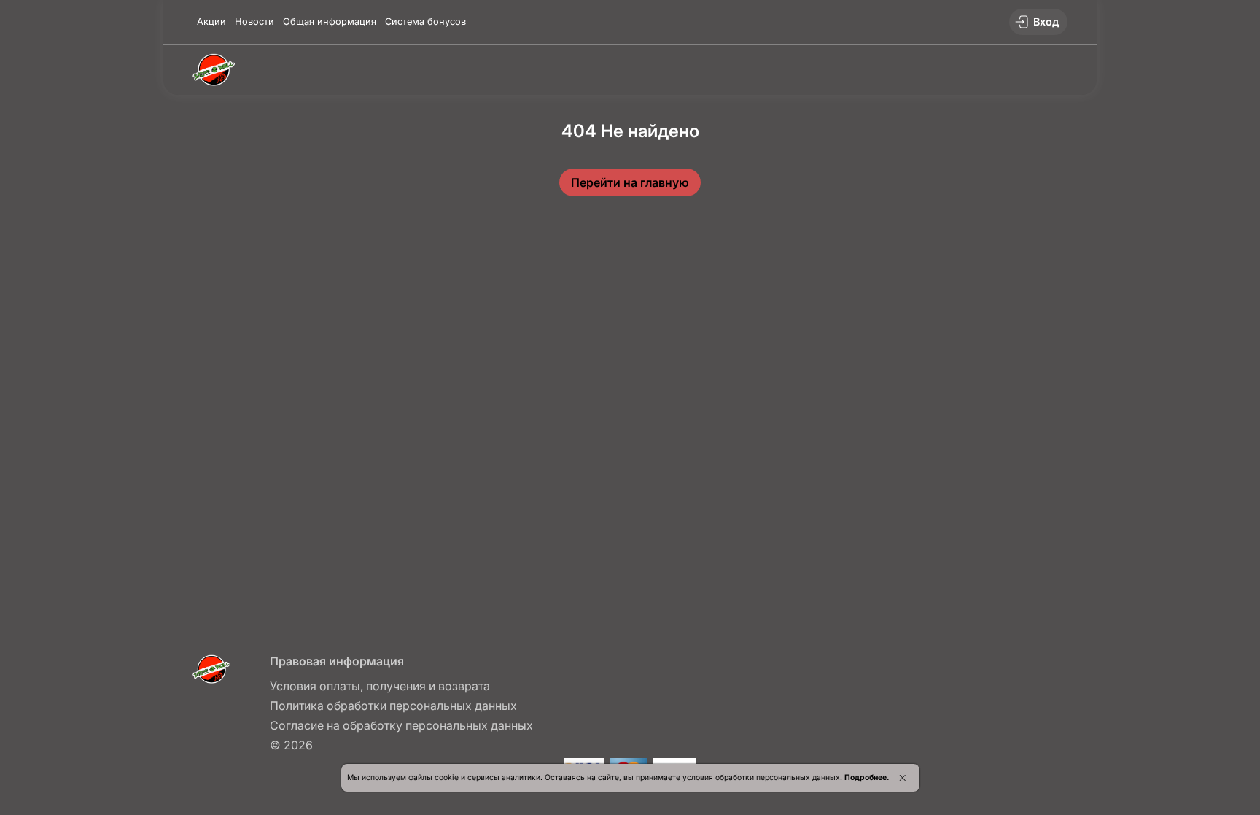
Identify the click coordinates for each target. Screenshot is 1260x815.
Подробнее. (866, 777)
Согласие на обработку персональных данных (401, 725)
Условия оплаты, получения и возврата (380, 686)
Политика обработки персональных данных (393, 705)
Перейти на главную (630, 182)
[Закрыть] (902, 778)
